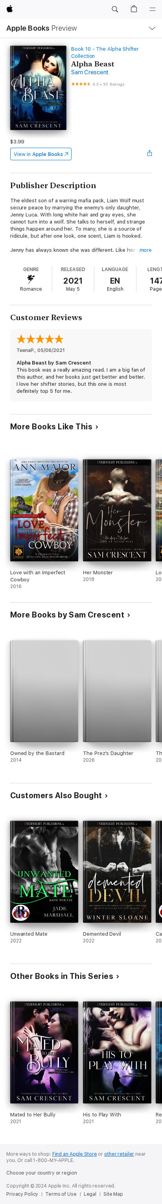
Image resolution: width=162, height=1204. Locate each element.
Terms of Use (61, 1194)
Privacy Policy (22, 1194)
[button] (114, 9)
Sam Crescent (90, 72)
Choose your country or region (41, 1173)
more (146, 250)
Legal (90, 1194)
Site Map (113, 1194)
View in (38, 154)
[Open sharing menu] (149, 154)
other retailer (119, 1154)
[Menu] (152, 9)
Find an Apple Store (74, 1154)
